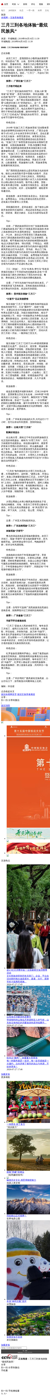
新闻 (25, 4)
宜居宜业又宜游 (14, 1337)
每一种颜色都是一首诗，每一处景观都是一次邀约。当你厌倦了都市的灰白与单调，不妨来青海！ (28, 1064)
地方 (3, 10)
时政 (14, 4)
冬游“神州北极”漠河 (16, 1301)
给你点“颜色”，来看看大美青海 (22, 1058)
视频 (41, 4)
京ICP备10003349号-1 (20, 1352)
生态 (21, 10)
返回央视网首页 (9, 694)
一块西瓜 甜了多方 (16, 1124)
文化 (47, 10)
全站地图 (26, 1350)
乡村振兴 (12, 10)
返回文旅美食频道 (26, 694)
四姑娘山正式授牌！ (17, 1216)
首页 (6, 4)
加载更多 (5, 1074)
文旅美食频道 (16, 17)
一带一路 (30, 10)
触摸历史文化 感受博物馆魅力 (21, 1180)
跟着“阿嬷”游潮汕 (15, 1172)
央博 (40, 10)
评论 (33, 4)
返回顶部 (5, 705)
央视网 (4, 17)
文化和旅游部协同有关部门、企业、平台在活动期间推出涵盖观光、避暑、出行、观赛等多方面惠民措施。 (28, 979)
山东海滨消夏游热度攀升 (19, 1017)
